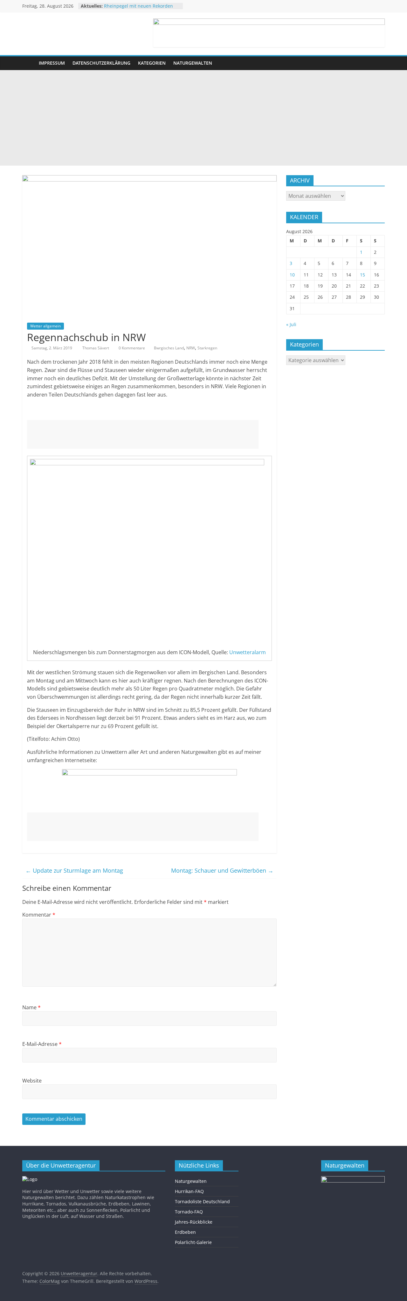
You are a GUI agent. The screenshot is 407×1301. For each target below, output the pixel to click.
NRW (190, 348)
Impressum (52, 63)
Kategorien (152, 63)
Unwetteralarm (247, 652)
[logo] (29, 1179)
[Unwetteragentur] (28, 63)
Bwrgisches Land (169, 348)
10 (292, 275)
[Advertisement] (203, 117)
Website (32, 1080)
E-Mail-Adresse (42, 1043)
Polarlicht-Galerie (193, 1242)
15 (362, 275)
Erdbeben (185, 1232)
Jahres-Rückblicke (193, 1222)
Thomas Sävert (96, 348)
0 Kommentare (131, 348)
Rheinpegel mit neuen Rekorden (138, 6)
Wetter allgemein (45, 326)
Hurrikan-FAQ (189, 1191)
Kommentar (38, 914)
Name (31, 1007)
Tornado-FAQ (189, 1212)
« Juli (291, 324)
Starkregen (207, 348)
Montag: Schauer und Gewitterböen (222, 870)
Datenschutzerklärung (101, 63)
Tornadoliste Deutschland (202, 1201)
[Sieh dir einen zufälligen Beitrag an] (378, 63)
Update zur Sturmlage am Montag (74, 870)
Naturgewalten (192, 63)
